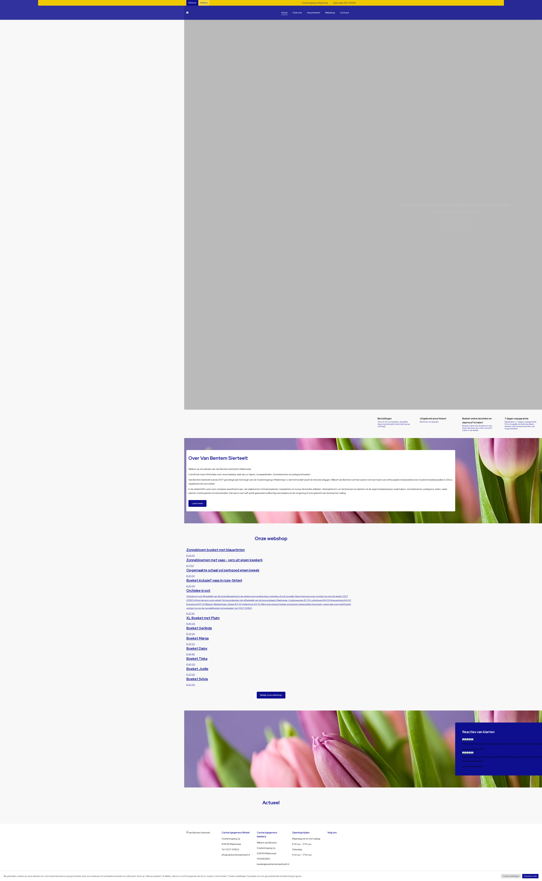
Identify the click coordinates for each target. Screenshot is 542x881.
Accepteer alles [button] (530, 876)
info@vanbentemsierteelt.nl (236, 854)
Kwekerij (203, 3)
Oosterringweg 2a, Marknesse (315, 3)
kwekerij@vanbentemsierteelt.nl (273, 864)
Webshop (192, 3)
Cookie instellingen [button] (511, 876)
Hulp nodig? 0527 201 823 (344, 3)
